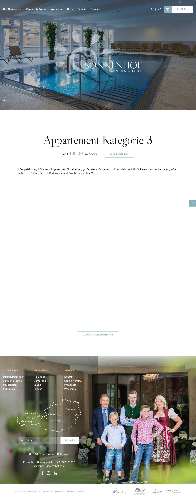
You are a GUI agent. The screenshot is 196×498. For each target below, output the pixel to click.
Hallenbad (39, 376)
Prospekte (70, 384)
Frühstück (9, 388)
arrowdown (4, 100)
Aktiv (69, 9)
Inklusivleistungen (13, 376)
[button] (3, 203)
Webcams (70, 388)
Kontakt (69, 376)
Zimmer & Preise (36, 9)
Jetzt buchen (119, 153)
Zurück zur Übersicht (98, 334)
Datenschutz (34, 491)
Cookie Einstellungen (53, 491)
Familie (81, 9)
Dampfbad (40, 380)
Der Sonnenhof (12, 9)
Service (95, 9)
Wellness (56, 9)
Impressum (20, 491)
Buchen (182, 9)
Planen (70, 440)
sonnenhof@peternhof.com (49, 465)
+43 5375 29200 (65, 462)
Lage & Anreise (73, 380)
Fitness (38, 388)
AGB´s (81, 491)
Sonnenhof (11, 370)
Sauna (37, 384)
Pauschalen (10, 384)
